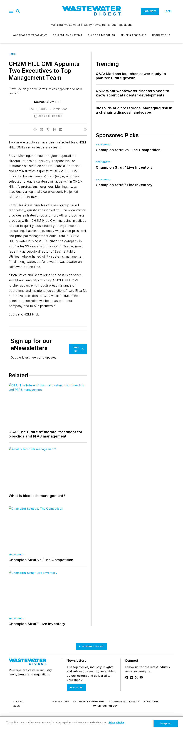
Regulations (161, 35)
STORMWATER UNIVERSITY (124, 701)
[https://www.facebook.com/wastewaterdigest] (126, 677)
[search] (18, 11)
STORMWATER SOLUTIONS (88, 701)
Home (12, 54)
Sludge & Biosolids (101, 35)
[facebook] (35, 129)
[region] (91, 723)
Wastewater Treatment (30, 35)
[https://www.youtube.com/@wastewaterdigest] (141, 677)
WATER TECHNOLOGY (105, 706)
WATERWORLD (60, 701)
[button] (11, 11)
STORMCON (151, 701)
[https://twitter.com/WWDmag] (136, 677)
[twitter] (48, 129)
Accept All (165, 723)
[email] (61, 129)
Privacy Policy (116, 722)
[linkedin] (41, 129)
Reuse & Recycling (133, 35)
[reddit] (54, 129)
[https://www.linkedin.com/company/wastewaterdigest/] (131, 677)
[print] (85, 129)
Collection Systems (67, 35)
